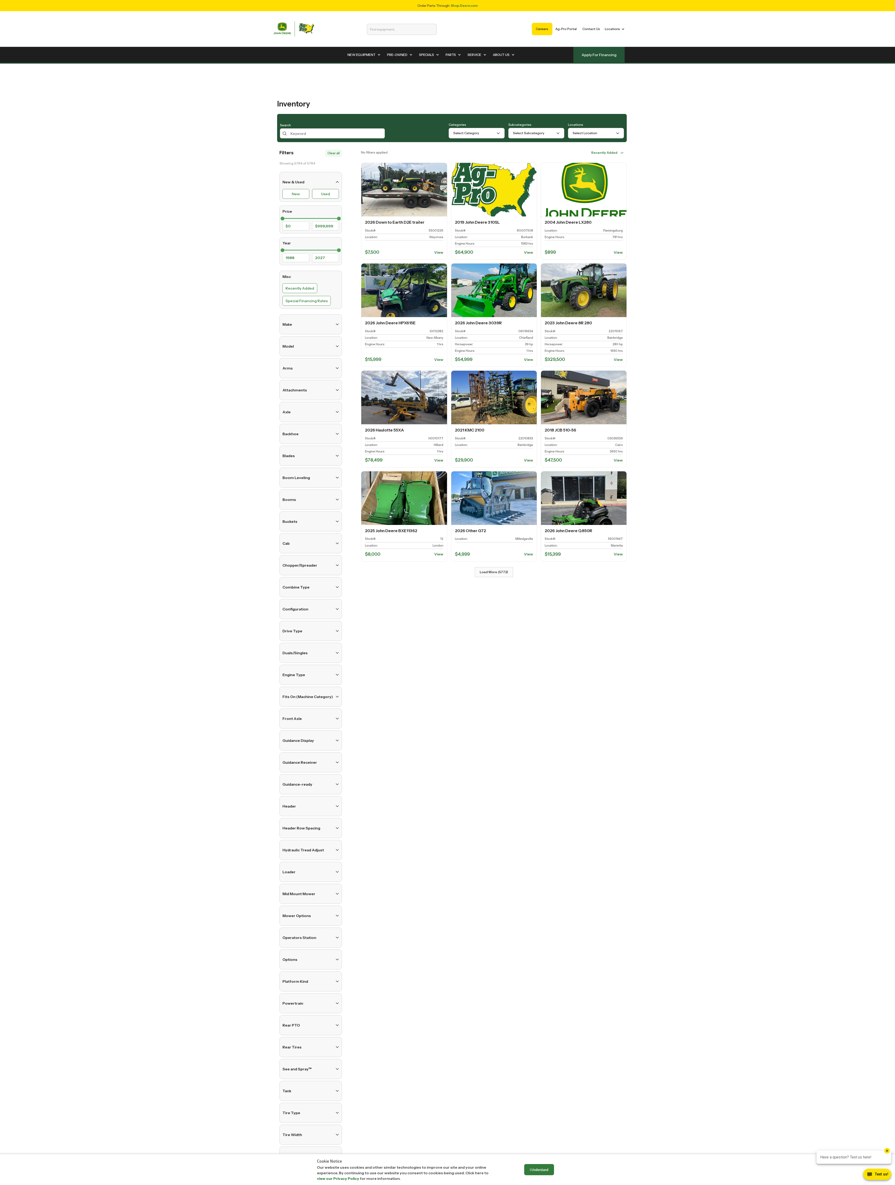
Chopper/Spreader (299, 565)
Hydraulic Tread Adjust (303, 850)
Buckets (289, 521)
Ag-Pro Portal (566, 29)
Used (325, 194)
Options (289, 959)
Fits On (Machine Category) (307, 696)
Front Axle (292, 718)
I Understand (539, 1169)
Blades (288, 455)
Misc (286, 276)
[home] (293, 29)
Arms (287, 368)
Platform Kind (295, 981)
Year (286, 243)
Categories (457, 125)
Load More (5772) (494, 572)
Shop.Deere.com (464, 5)
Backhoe (290, 434)
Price (287, 211)
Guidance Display (298, 740)
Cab (286, 543)
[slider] (282, 218)
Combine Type (296, 587)
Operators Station (299, 937)
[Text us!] (877, 1175)
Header (289, 806)
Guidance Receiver (299, 762)
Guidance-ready (297, 784)
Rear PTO (291, 1025)
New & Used (293, 182)
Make (287, 324)
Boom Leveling (296, 477)
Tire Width (292, 1134)
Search (285, 125)
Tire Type (291, 1112)
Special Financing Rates (307, 300)
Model (288, 346)
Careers (542, 29)
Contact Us (591, 29)
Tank (286, 1091)
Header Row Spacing (301, 828)
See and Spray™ (297, 1069)
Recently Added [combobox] (604, 153)
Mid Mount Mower (298, 893)
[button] (614, 29)
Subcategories (519, 125)
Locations (575, 125)
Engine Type (293, 674)
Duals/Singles (295, 653)
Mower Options (296, 915)
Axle (286, 412)
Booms (289, 499)
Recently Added (300, 288)
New (296, 194)
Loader (289, 872)
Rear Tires (292, 1047)
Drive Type (292, 631)
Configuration (295, 609)
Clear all (333, 153)
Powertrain (292, 1003)
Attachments (294, 390)
